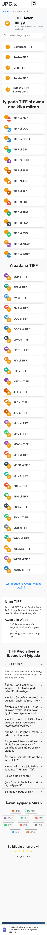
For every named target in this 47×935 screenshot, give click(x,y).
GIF (24, 818)
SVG (8, 825)
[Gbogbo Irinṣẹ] (33, 3)
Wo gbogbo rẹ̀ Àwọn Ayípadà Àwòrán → (23, 585)
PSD (39, 825)
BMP (39, 818)
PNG (31, 811)
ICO (15, 832)
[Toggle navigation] (41, 3)
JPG (16, 811)
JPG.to (5, 11)
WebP (8, 818)
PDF (24, 825)
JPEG (31, 832)
